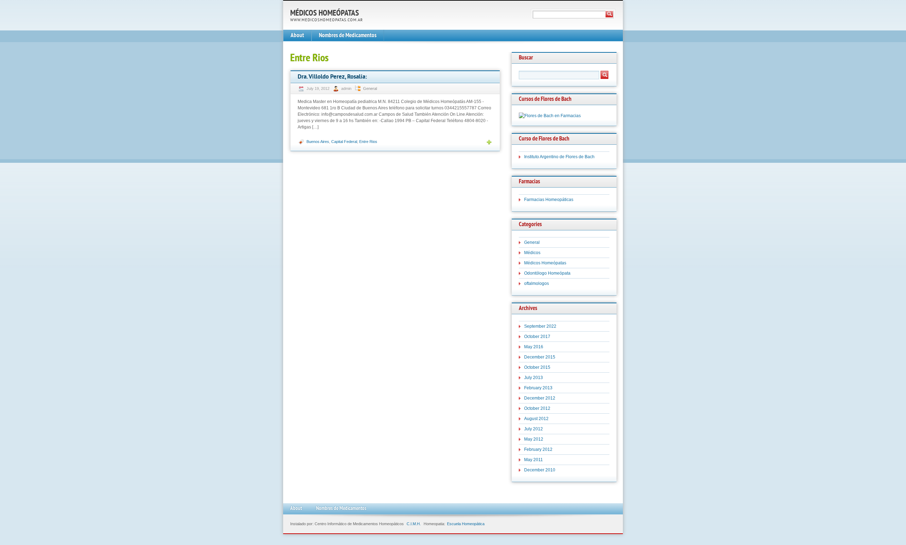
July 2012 (533, 428)
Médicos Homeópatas (324, 13)
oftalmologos (536, 283)
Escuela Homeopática (465, 524)
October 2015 (537, 367)
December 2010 (539, 469)
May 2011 (533, 459)
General (370, 88)
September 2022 (540, 326)
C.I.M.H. (414, 524)
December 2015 (539, 357)
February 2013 (538, 387)
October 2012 (537, 408)
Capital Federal (344, 141)
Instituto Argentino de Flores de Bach (559, 156)
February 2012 (538, 449)
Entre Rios (368, 141)
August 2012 (536, 418)
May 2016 (533, 346)
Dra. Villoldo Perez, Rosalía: (332, 77)
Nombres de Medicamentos (348, 35)
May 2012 (533, 439)
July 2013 (533, 377)
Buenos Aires (317, 141)
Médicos (532, 252)
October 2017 (537, 336)
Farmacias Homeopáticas (548, 199)
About (297, 35)
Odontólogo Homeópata (547, 273)
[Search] (609, 14)
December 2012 (539, 398)
